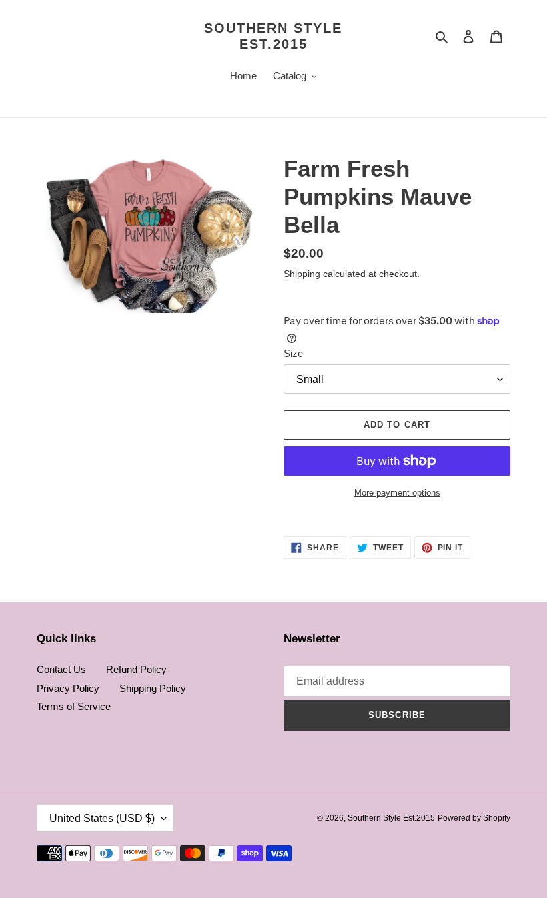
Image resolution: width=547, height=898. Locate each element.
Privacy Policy (68, 688)
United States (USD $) (102, 818)
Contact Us (61, 669)
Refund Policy (136, 669)
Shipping (302, 273)
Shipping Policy (152, 688)
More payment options (397, 493)
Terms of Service (74, 706)
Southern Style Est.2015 (273, 36)
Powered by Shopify (474, 818)
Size (293, 353)
